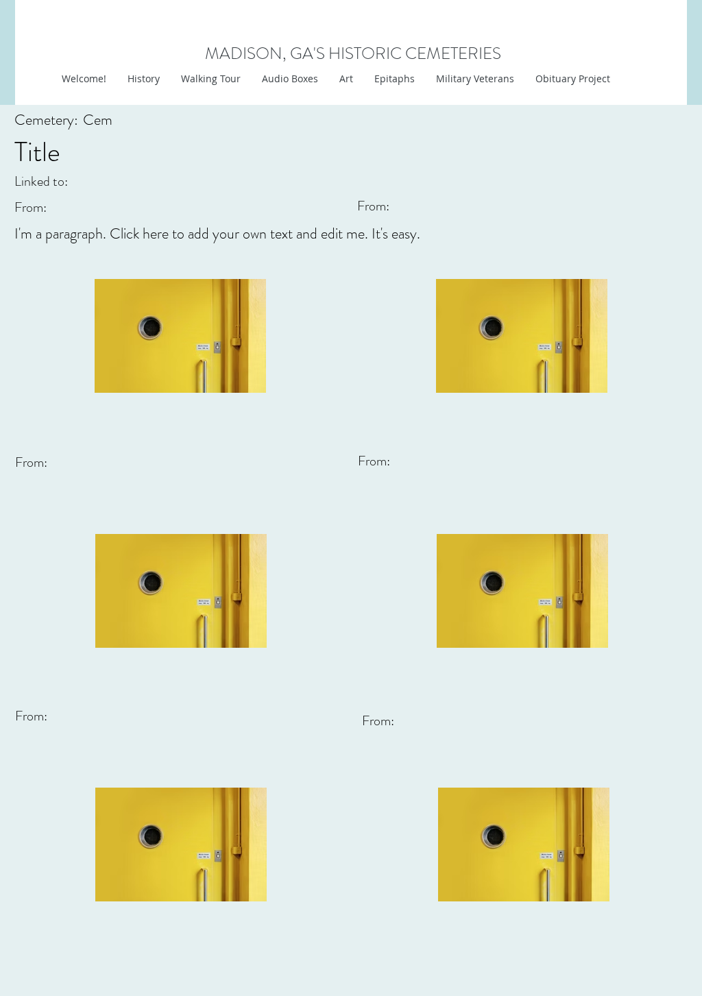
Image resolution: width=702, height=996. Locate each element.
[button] (345, 79)
